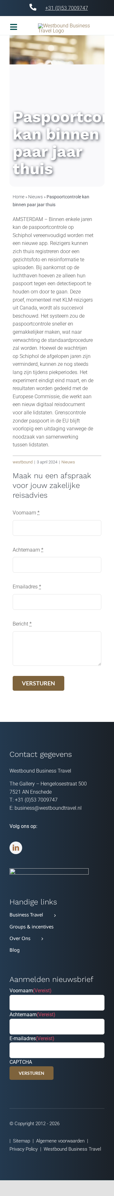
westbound (23, 462)
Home (18, 196)
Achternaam (28, 550)
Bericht (22, 624)
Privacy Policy (24, 1149)
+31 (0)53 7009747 (66, 8)
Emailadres (27, 587)
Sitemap (21, 1141)
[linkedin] (16, 848)
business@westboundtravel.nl (48, 808)
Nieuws (35, 196)
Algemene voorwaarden (60, 1141)
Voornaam (26, 513)
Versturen (31, 1073)
